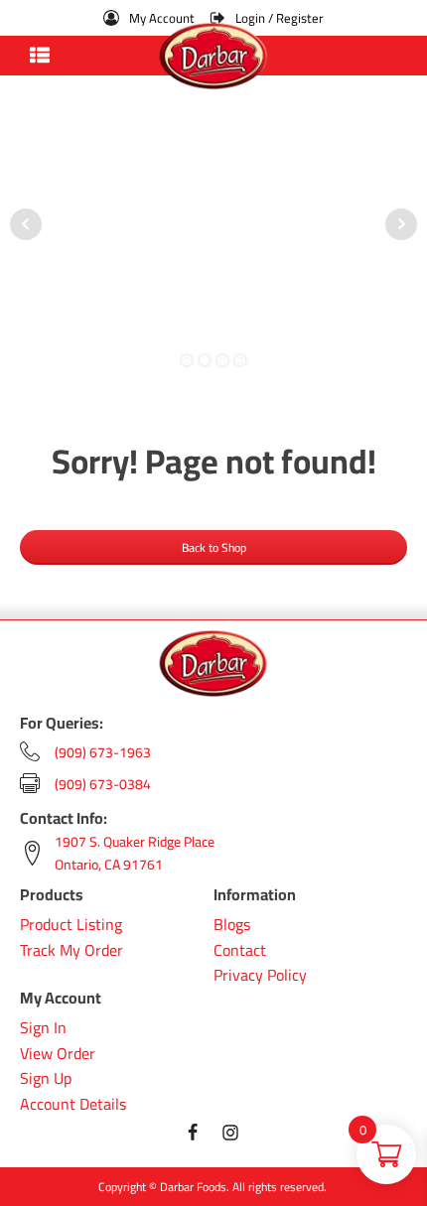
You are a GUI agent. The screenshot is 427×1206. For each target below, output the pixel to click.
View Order (57, 1054)
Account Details (73, 1105)
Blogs (232, 925)
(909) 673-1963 (103, 752)
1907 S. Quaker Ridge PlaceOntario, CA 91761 (134, 853)
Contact (240, 951)
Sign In (43, 1028)
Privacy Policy (260, 976)
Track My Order (71, 951)
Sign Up (45, 1079)
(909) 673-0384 (103, 784)
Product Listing (71, 925)
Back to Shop (214, 547)
